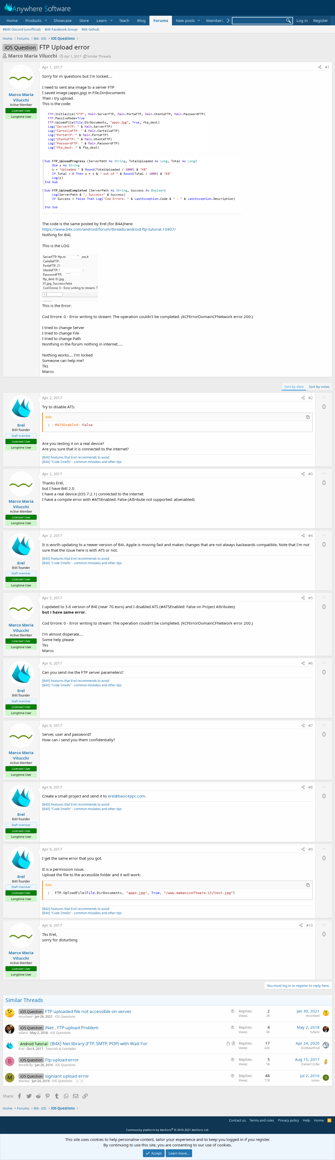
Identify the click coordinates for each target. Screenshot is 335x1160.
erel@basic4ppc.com (126, 796)
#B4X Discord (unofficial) (22, 29)
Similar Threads (99, 56)
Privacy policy (288, 1120)
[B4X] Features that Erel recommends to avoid (75, 457)
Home (12, 20)
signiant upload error (67, 1076)
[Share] (319, 67)
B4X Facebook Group (61, 29)
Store (84, 20)
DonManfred (310, 1048)
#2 (310, 397)
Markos (24, 1081)
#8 (310, 787)
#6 (310, 663)
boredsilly (26, 1065)
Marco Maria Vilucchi (32, 56)
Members (215, 20)
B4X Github (90, 29)
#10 (309, 925)
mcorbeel (25, 1016)
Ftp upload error (62, 1060)
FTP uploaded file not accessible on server (88, 1011)
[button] (35, 20)
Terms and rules (261, 1120)
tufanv (23, 1033)
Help (306, 1120)
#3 (310, 473)
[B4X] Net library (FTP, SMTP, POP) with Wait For (98, 1043)
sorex (315, 1080)
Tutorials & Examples (61, 1048)
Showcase (62, 20)
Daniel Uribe (310, 1064)
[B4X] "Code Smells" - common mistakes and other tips (82, 462)
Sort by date (294, 386)
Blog (141, 20)
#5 (310, 597)
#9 (310, 849)
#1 (327, 67)
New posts (185, 20)
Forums (160, 20)
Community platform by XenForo (167, 1130)
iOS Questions (65, 1016)
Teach (124, 20)
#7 (310, 725)
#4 (310, 535)
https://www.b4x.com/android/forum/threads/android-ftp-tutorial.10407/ (109, 229)
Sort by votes (319, 386)
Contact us (237, 1120)
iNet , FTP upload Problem (71, 1028)
